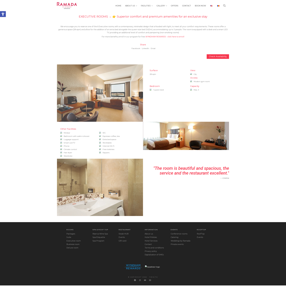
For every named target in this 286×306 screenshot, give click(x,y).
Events (122, 237)
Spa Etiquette (99, 237)
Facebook (135, 48)
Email (153, 48)
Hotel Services (151, 241)
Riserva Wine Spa (100, 234)
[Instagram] (140, 280)
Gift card (122, 241)
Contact (148, 244)
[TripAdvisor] (145, 280)
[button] (3, 14)
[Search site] (224, 6)
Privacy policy (151, 251)
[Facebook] (135, 280)
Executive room (73, 241)
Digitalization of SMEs (154, 255)
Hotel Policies (151, 237)
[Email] (150, 280)
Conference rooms (179, 234)
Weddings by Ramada (180, 241)
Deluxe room (72, 248)
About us (149, 234)
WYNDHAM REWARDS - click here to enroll (164, 37)
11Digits (153, 277)
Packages (70, 234)
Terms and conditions (154, 248)
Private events (177, 244)
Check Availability (218, 56)
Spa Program (98, 241)
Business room (72, 244)
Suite (68, 237)
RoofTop (201, 234)
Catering (174, 237)
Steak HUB (123, 234)
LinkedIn (145, 48)
